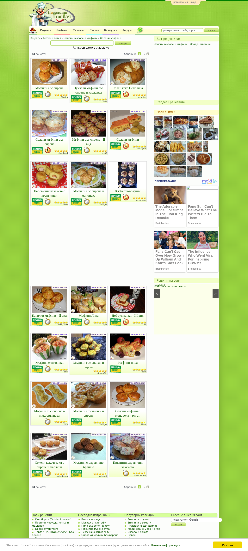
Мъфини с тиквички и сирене (88, 413)
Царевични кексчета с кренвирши (49, 193)
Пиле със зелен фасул (95, 525)
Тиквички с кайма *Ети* (95, 531)
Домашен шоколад (93, 538)
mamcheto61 (140, 475)
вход (193, 2)
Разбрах (227, 544)
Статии (94, 30)
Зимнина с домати (139, 522)
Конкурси (110, 30)
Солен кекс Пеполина (128, 88)
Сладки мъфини (200, 44)
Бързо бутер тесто (46, 528)
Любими (61, 30)
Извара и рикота (138, 531)
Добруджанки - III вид (128, 315)
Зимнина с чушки (138, 519)
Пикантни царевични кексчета (128, 464)
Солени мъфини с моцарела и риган (127, 413)
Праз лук (133, 538)
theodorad (63, 153)
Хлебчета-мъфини (127, 191)
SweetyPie (141, 149)
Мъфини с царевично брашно (88, 464)
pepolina (142, 97)
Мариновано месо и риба (144, 528)
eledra (143, 372)
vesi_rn (104, 205)
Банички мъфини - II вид (49, 315)
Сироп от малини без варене (99, 534)
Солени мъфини (127, 139)
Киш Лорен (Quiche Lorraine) (53, 519)
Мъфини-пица (128, 362)
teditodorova (62, 476)
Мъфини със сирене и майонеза (88, 193)
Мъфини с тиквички (49, 362)
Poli (144, 325)
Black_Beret (62, 325)
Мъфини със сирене (49, 88)
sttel (66, 372)
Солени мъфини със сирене (49, 141)
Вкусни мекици (90, 519)
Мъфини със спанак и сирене (88, 364)
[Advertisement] (148, 16)
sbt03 (104, 153)
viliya (66, 205)
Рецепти (45, 30)
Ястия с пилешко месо (171, 286)
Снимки (78, 30)
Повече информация (165, 544)
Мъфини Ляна (89, 315)
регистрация (180, 2)
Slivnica (64, 97)
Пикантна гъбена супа (95, 528)
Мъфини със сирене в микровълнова (49, 413)
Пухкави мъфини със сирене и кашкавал (88, 90)
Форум (127, 30)
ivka (105, 102)
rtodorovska (141, 200)
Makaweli (103, 476)
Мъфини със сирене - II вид (88, 141)
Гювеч (131, 534)
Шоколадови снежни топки (52, 538)
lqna (105, 325)
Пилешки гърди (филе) (142, 525)
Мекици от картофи (93, 522)
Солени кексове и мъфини (171, 44)
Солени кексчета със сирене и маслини (49, 464)
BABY (143, 425)
